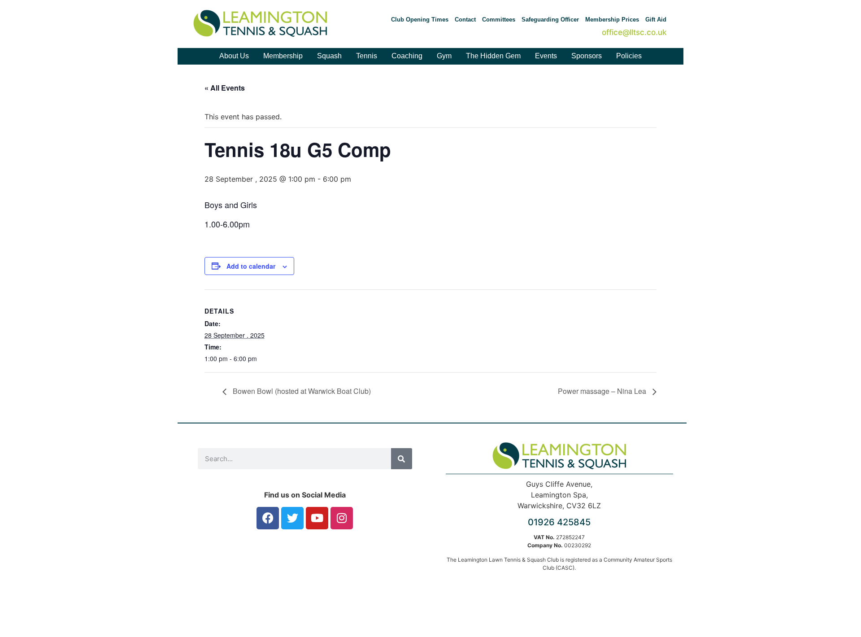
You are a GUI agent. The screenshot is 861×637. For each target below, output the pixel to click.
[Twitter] (292, 518)
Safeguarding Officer (550, 19)
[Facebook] (268, 518)
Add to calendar (250, 266)
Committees (498, 19)
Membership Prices (612, 19)
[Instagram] (341, 518)
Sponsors (586, 56)
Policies (629, 56)
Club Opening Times (419, 19)
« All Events (224, 88)
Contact (465, 19)
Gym (444, 56)
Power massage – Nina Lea (603, 391)
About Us (234, 56)
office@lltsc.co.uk (634, 32)
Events (546, 56)
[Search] (401, 458)
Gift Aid (655, 19)
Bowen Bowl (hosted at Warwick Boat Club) (301, 391)
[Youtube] (317, 518)
